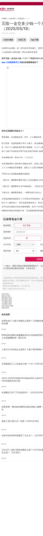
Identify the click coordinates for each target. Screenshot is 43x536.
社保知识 (21, 18)
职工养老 (27, 225)
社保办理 (12, 18)
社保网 (4, 18)
